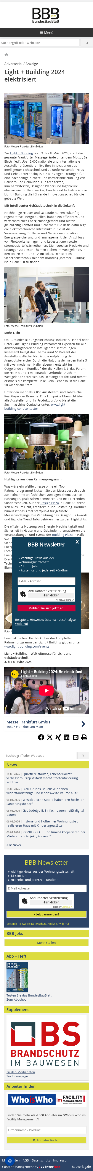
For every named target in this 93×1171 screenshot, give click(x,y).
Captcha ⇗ (64, 599)
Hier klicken (51, 595)
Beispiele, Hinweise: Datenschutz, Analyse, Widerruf (45, 622)
